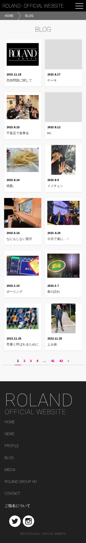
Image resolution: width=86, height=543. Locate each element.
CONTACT (12, 493)
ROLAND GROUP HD (21, 482)
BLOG (9, 458)
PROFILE (12, 446)
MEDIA (10, 470)
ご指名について (17, 506)
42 (61, 360)
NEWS (9, 434)
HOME (10, 422)
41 (53, 360)
